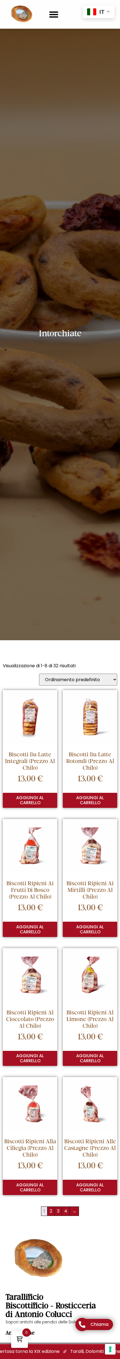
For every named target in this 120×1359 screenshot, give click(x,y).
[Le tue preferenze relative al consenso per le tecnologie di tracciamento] (110, 1349)
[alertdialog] (60, 1351)
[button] (53, 14)
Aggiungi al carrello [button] (30, 800)
